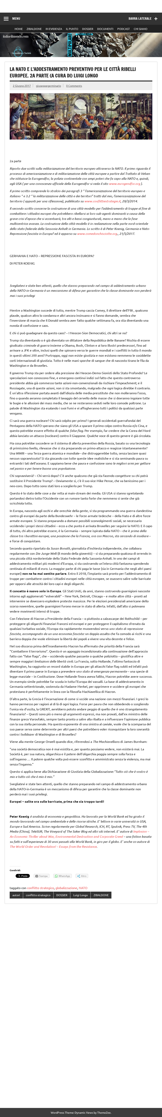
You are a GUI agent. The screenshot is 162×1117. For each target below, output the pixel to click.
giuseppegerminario (48, 85)
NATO (83, 888)
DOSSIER (87, 29)
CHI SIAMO (140, 29)
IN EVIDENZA (54, 29)
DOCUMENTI (105, 29)
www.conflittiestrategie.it (102, 201)
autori (16, 895)
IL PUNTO (72, 29)
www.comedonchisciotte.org (97, 233)
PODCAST (123, 29)
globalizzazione (66, 888)
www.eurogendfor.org (124, 183)
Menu (16, 18)
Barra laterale (140, 18)
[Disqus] (81, 957)
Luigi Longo (80, 895)
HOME (19, 29)
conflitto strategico (40, 888)
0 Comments (74, 85)
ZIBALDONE (34, 29)
